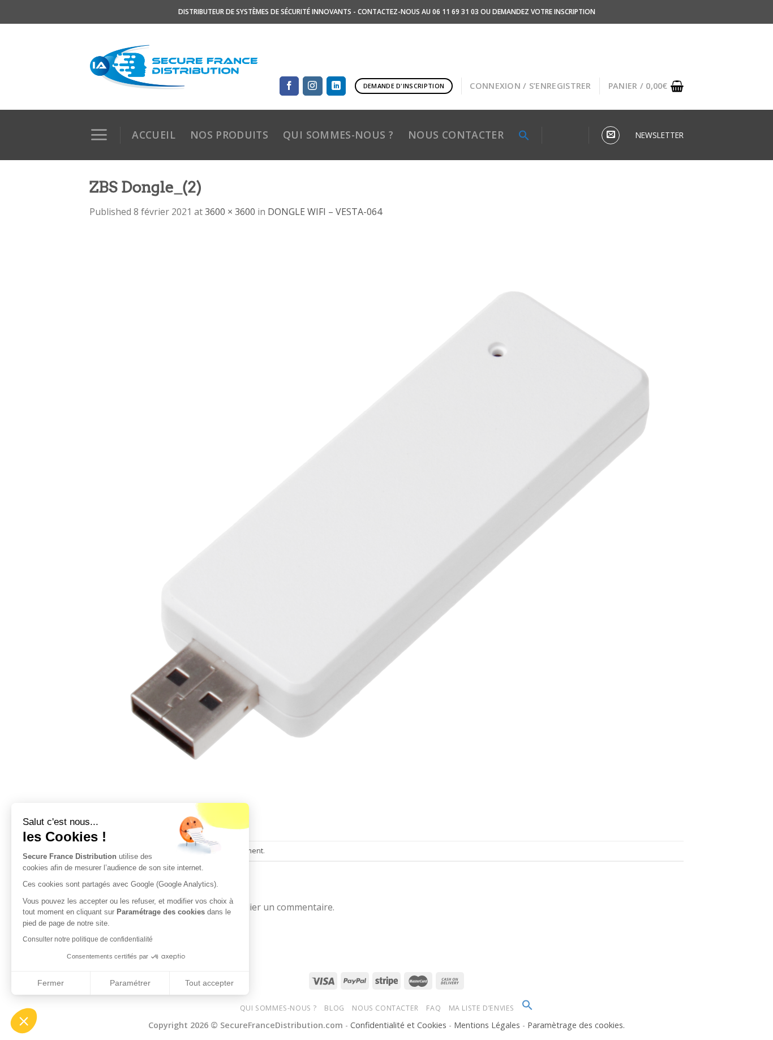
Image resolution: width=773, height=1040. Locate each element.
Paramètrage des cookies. (576, 1025)
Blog (334, 1008)
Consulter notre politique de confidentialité (88, 939)
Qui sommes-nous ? (278, 1008)
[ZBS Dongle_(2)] (386, 529)
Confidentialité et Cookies (398, 1025)
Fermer (50, 982)
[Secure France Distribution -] (174, 67)
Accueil (153, 134)
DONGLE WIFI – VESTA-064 (325, 211)
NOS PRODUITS (229, 134)
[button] (23, 1020)
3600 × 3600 (230, 211)
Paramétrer (130, 982)
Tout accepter (209, 982)
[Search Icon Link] (524, 135)
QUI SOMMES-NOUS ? (338, 134)
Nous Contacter (385, 1008)
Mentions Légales (488, 1025)
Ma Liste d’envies (481, 1008)
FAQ (433, 1008)
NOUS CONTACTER (456, 134)
